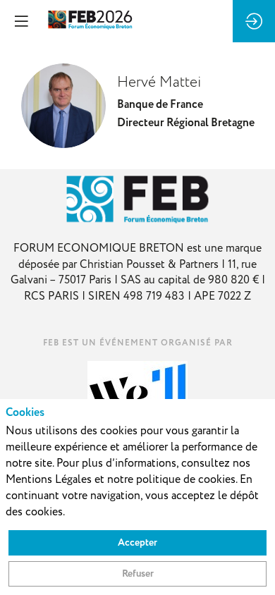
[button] (21, 21)
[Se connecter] (254, 21)
